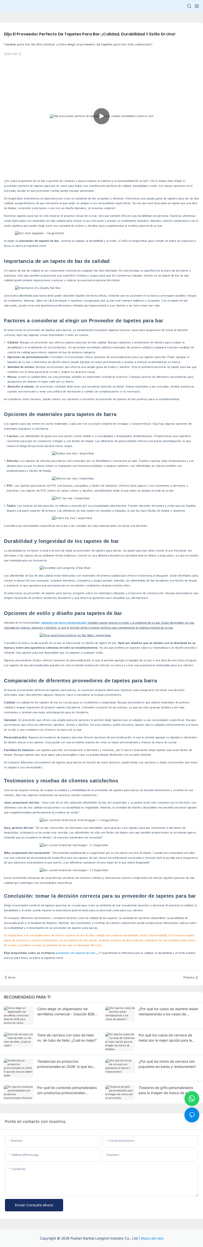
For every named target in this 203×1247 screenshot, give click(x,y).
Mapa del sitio (152, 1238)
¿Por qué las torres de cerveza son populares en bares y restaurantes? (167, 1064)
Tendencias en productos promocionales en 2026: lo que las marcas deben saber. (64, 1064)
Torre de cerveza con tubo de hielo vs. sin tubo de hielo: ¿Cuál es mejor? (67, 1037)
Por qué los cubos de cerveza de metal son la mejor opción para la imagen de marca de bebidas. (165, 1038)
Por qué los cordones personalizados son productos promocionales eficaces (67, 1090)
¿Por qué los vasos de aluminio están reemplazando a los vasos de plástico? (168, 1012)
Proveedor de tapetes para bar (126, 320)
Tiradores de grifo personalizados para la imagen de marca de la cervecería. (166, 1090)
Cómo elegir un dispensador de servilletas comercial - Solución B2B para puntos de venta (65, 1012)
